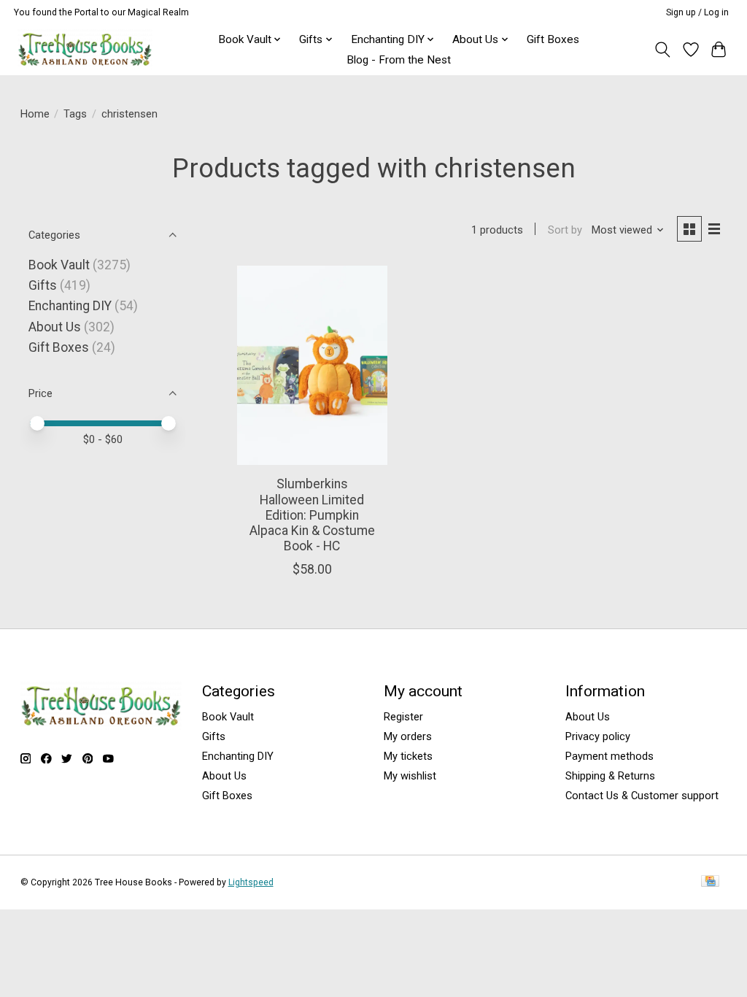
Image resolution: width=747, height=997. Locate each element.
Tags (75, 113)
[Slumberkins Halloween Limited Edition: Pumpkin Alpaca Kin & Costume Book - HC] (312, 365)
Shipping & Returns (610, 775)
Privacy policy (597, 736)
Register (403, 716)
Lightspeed (251, 882)
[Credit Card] (710, 882)
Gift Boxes (553, 39)
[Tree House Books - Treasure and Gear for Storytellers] (85, 49)
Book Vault (59, 265)
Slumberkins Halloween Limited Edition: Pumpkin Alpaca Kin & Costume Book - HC (312, 515)
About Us (54, 327)
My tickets (408, 756)
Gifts (42, 285)
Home (35, 113)
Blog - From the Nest (399, 59)
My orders (408, 736)
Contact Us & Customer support (642, 795)
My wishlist (410, 775)
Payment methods (609, 756)
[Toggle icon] (662, 49)
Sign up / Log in (697, 12)
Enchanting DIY (70, 306)
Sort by (565, 229)
